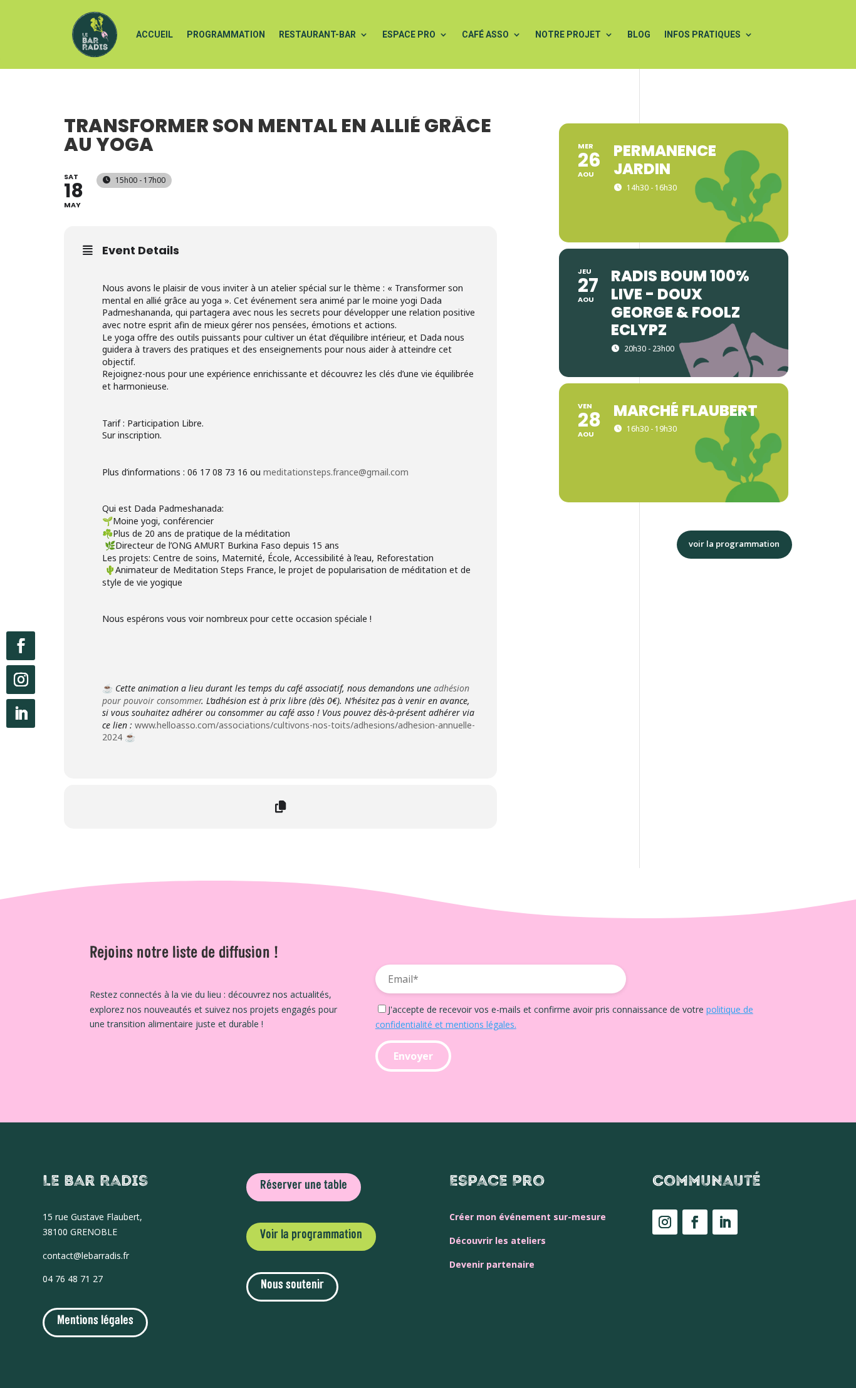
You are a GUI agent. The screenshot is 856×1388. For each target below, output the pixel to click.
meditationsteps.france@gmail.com (336, 472)
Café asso (485, 34)
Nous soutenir (292, 1285)
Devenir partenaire (492, 1264)
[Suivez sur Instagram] (20, 679)
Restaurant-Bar (317, 34)
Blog (638, 34)
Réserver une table (303, 1185)
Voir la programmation (311, 1235)
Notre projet (568, 34)
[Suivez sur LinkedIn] (20, 713)
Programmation (226, 34)
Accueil (154, 34)
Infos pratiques (702, 34)
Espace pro (409, 34)
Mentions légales (95, 1321)
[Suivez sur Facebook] (20, 645)
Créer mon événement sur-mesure (527, 1217)
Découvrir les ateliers (497, 1240)
